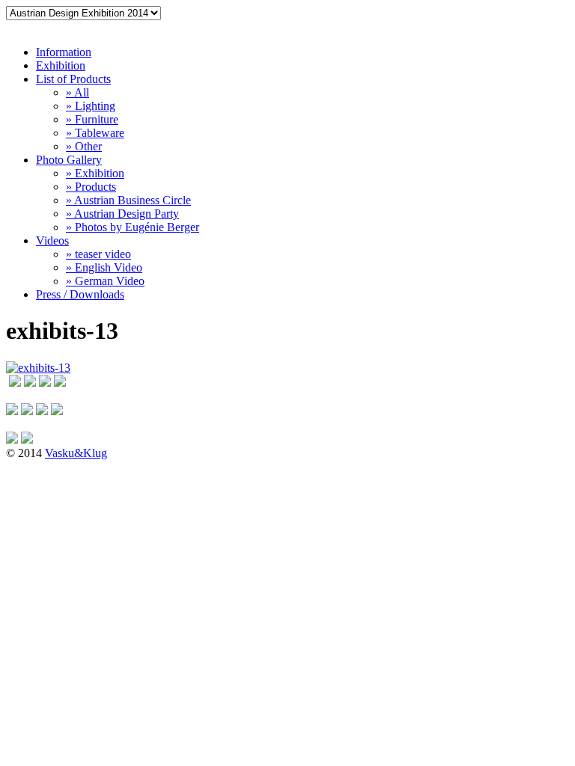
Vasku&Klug (76, 453)
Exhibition (60, 65)
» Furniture (92, 119)
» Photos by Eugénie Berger (132, 227)
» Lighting (90, 105)
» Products (91, 186)
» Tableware (95, 132)
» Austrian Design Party (122, 213)
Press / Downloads (80, 294)
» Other (84, 146)
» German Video (105, 281)
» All (77, 92)
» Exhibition (95, 173)
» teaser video (98, 254)
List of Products (73, 79)
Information (63, 52)
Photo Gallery (69, 159)
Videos (52, 240)
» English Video (104, 267)
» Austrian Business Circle (128, 200)
